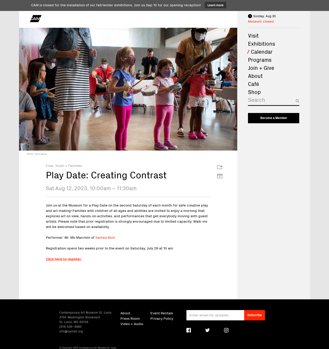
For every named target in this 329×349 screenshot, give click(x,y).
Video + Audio (131, 323)
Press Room (130, 318)
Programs (259, 59)
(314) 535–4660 (70, 326)
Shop (254, 92)
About (255, 75)
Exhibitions (261, 43)
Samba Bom (105, 237)
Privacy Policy (161, 318)
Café (253, 83)
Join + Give (261, 67)
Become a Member (273, 117)
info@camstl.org (71, 331)
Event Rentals (161, 312)
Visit (253, 35)
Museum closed (261, 21)
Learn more (215, 5)
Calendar (262, 51)
